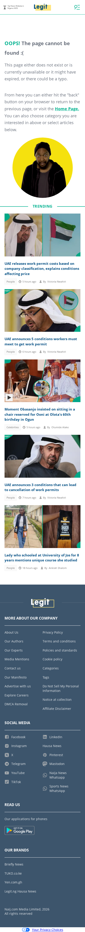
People (11, 281)
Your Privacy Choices (47, 929)
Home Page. (67, 108)
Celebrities (13, 427)
